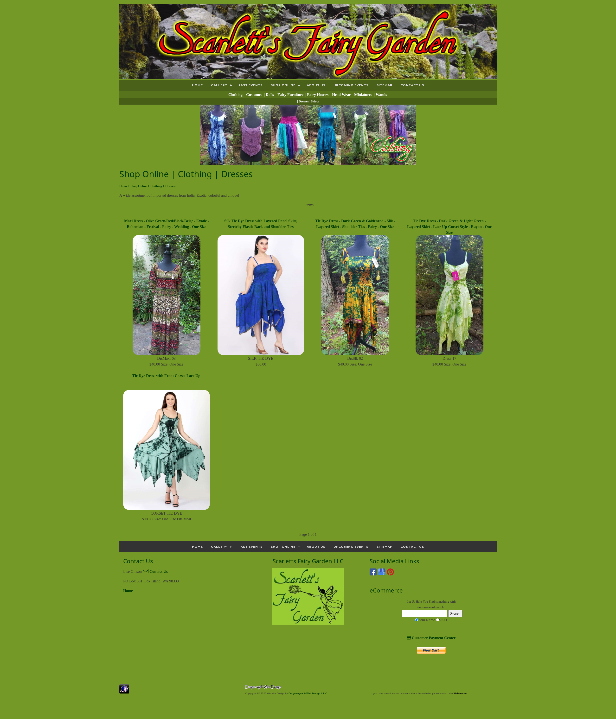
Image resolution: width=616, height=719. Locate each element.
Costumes (254, 95)
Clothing (236, 95)
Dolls (270, 95)
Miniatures (363, 95)
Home (128, 591)
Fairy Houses (318, 95)
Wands (382, 95)
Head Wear (342, 95)
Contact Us (158, 571)
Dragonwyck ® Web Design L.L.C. (308, 693)
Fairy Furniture (290, 95)
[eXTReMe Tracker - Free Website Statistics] (124, 691)
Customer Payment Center (433, 638)
